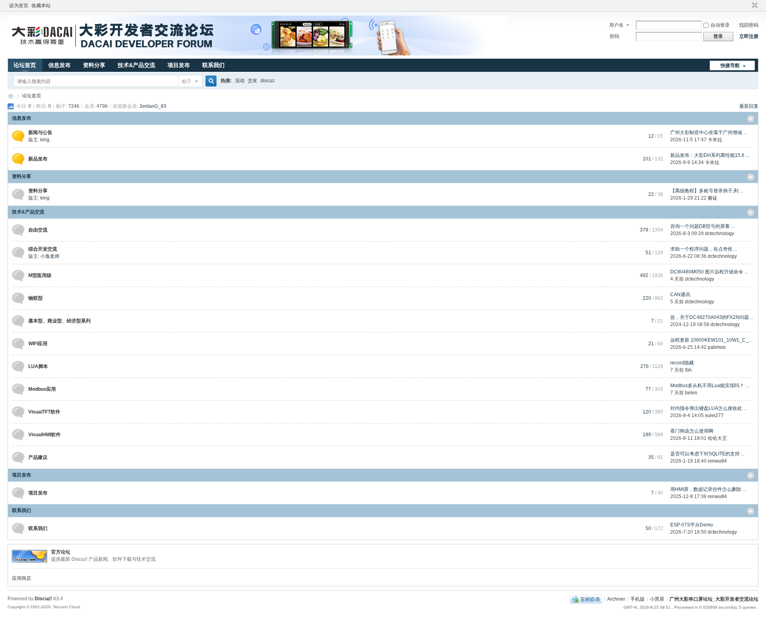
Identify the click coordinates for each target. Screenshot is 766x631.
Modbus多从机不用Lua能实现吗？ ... (709, 385)
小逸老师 (49, 256)
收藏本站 (41, 5)
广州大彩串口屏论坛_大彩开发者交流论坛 (11, 96)
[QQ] (586, 599)
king (44, 139)
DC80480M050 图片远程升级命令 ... (709, 272)
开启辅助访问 (747, 5)
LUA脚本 (38, 366)
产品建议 (37, 457)
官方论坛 (60, 552)
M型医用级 (39, 275)
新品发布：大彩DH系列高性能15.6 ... (709, 155)
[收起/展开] (750, 118)
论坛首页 (25, 65)
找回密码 (748, 25)
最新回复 (748, 106)
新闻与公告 (40, 132)
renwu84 (717, 461)
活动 (240, 80)
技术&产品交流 (136, 65)
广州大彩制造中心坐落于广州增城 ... (708, 132)
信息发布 (59, 65)
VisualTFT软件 (44, 412)
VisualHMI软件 (44, 434)
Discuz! (43, 598)
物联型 (35, 298)
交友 (252, 80)
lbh (688, 370)
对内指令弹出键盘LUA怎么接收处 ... (708, 408)
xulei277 (714, 415)
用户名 (616, 25)
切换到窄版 (753, 5)
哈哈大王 (717, 438)
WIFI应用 (37, 343)
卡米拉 (715, 139)
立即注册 (748, 36)
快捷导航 (730, 65)
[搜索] (209, 81)
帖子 (187, 81)
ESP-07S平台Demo (691, 525)
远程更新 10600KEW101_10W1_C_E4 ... (714, 340)
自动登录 (720, 25)
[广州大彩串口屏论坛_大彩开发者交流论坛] (257, 54)
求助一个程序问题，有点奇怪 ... (703, 249)
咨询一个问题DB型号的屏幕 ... (702, 226)
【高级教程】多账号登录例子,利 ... (706, 191)
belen (691, 393)
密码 (614, 36)
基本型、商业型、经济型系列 (59, 321)
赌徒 (712, 198)
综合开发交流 (42, 249)
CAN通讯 (680, 294)
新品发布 (37, 159)
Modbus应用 (42, 389)
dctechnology (719, 233)
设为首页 (18, 5)
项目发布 (179, 65)
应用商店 (21, 578)
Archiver (616, 599)
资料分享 (94, 65)
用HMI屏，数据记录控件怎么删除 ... (708, 489)
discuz (267, 80)
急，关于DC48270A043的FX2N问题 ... (712, 317)
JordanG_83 (152, 106)
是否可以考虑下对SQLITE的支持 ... (707, 454)
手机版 (637, 599)
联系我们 (213, 65)
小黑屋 (657, 599)
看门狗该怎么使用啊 (691, 431)
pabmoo (717, 347)
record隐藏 (682, 363)
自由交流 (37, 230)
